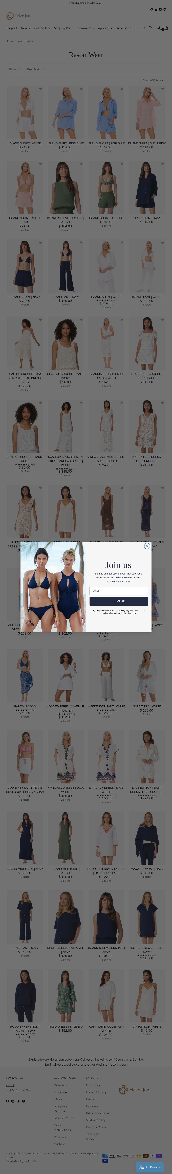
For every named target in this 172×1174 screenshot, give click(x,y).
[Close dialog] (147, 546)
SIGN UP (119, 601)
